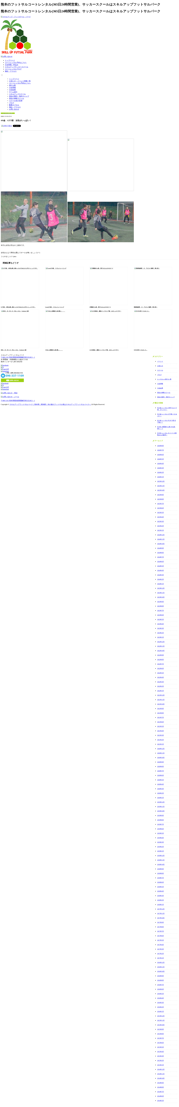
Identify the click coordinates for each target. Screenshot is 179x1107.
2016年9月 (160, 976)
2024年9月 (160, 548)
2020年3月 (160, 789)
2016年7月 (160, 985)
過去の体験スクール (16, 98)
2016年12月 (160, 962)
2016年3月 (160, 1002)
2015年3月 (160, 1056)
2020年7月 (160, 771)
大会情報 (12, 87)
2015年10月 (160, 1025)
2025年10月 (160, 490)
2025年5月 (160, 512)
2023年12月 (160, 588)
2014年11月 (160, 1074)
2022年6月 (160, 668)
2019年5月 (160, 833)
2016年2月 (160, 1007)
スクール (160, 370)
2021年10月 (160, 704)
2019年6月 (160, 829)
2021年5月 (160, 726)
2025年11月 (160, 486)
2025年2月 (160, 526)
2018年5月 (160, 887)
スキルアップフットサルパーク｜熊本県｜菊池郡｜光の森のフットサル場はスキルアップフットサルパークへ (50, 404)
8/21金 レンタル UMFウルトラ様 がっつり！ (167, 408)
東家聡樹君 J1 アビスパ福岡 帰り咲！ (145, 307)
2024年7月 (160, 557)
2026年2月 (160, 472)
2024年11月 (160, 539)
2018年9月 (160, 869)
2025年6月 (160, 508)
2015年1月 (160, 1065)
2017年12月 (160, 909)
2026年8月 (160, 446)
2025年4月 (160, 517)
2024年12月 (160, 535)
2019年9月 (160, 815)
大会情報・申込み (11, 65)
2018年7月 (160, 878)
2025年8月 (160, 499)
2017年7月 (160, 931)
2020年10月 (160, 757)
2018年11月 (160, 860)
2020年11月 (160, 753)
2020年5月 (160, 780)
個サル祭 (12, 85)
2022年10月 (160, 650)
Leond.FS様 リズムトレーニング (54, 307)
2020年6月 (160, 775)
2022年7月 (160, 664)
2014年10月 (160, 1078)
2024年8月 (160, 552)
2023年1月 (160, 637)
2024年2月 (160, 579)
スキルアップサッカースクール (16, 67)
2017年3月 (160, 949)
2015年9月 (160, 1029)
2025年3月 (160, 521)
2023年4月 (160, 624)
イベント (160, 361)
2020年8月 (160, 766)
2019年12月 (160, 802)
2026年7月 (160, 450)
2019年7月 (160, 824)
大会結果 (12, 90)
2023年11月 (160, 593)
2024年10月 (160, 544)
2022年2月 (160, 686)
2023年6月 (160, 615)
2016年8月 (160, 980)
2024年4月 (160, 570)
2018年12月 (160, 855)
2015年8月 (160, 1034)
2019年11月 (160, 806)
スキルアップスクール (17, 94)
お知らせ (160, 366)
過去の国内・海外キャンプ (19, 96)
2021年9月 (160, 708)
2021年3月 (160, 735)
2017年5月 (160, 940)
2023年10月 (160, 597)
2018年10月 (160, 864)
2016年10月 (160, 971)
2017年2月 (160, 953)
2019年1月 (160, 851)
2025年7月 (160, 503)
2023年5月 (160, 619)
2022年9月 (160, 655)
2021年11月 (160, 699)
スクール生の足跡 (15, 100)
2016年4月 (160, 998)
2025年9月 (160, 495)
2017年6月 (160, 936)
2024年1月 (160, 584)
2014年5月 (160, 1100)
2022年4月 (160, 677)
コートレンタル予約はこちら (16, 62)
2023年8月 (160, 606)
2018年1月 (160, 904)
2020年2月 (160, 793)
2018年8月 (160, 873)
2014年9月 (160, 1083)
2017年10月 (160, 918)
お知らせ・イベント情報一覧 (20, 81)
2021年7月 (160, 717)
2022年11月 (160, 646)
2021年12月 (160, 695)
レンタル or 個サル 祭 (164, 379)
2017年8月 (160, 927)
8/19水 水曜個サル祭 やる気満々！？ (166, 427)
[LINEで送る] (6, 126)
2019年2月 (160, 846)
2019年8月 (160, 820)
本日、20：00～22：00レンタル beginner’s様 (13, 350)
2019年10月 (160, 811)
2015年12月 (160, 1016)
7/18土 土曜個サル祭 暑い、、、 (54, 350)
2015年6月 (160, 1042)
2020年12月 (160, 748)
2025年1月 (160, 530)
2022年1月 (160, 691)
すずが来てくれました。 (141, 350)
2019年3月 (160, 842)
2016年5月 (160, 993)
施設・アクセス (11, 71)
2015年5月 (160, 1047)
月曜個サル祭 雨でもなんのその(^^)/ (100, 307)
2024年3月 (160, 575)
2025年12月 (160, 481)
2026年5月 (160, 459)
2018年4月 (160, 891)
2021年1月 (160, 744)
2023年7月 (160, 610)
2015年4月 (160, 1051)
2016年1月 (160, 1011)
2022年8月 (160, 659)
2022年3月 (160, 682)
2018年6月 (160, 882)
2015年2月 (160, 1060)
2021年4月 (160, 731)
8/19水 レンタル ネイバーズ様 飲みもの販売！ (167, 434)
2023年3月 (160, 628)
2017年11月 (160, 913)
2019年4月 (160, 838)
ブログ (11, 103)
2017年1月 (160, 958)
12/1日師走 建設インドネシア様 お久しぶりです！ (104, 350)
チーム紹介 (13, 92)
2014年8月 (160, 1087)
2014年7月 (160, 1091)
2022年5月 (160, 673)
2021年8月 (160, 713)
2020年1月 (160, 797)
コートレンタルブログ (13, 69)
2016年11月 (160, 967)
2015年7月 (160, 1038)
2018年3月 (160, 895)
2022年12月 (160, 642)
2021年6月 (160, 722)
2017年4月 (160, 944)
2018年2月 (160, 900)
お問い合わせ (14, 109)
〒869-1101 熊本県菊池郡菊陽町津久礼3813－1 (18, 357)
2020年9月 (160, 762)
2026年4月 (160, 463)
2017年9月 (160, 922)
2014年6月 (160, 1096)
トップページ (10, 60)
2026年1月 (160, 477)
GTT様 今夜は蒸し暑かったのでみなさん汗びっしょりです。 (18, 307)
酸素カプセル (14, 105)
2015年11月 (160, 1020)
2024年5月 (160, 566)
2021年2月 (160, 740)
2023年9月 (160, 601)
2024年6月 (160, 561)
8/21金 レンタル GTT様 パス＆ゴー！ (167, 415)
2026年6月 (160, 454)
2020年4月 (160, 784)
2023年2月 (160, 633)
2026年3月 (160, 468)
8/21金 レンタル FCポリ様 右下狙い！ (166, 421)
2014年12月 (160, 1069)
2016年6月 (160, 989)
